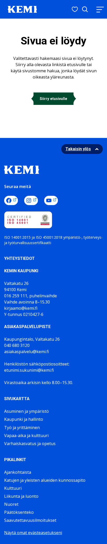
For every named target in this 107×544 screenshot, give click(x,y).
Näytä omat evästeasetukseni (33, 532)
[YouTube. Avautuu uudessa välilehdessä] (51, 200)
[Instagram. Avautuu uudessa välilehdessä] (31, 200)
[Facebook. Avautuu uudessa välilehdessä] (11, 200)
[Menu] (100, 9)
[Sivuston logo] (22, 9)
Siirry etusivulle (53, 99)
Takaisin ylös (78, 148)
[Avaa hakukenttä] (85, 9)
